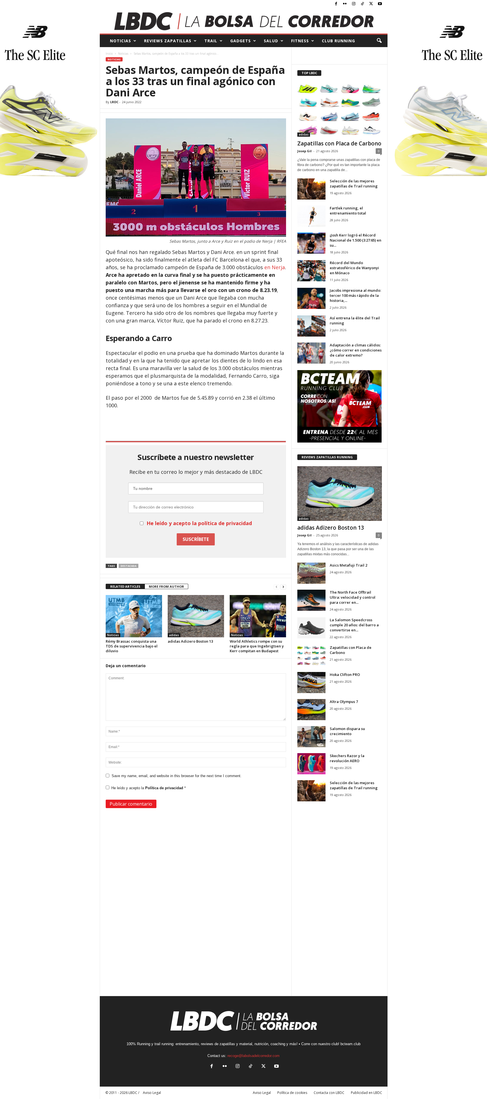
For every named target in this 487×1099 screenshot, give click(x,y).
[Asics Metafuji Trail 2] (311, 573)
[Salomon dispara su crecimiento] (311, 736)
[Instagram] (353, 4)
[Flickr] (345, 4)
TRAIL (210, 40)
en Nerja (274, 267)
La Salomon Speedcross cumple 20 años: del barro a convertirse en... (354, 625)
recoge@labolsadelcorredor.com (253, 1056)
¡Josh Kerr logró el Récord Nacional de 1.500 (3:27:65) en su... (355, 240)
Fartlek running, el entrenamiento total (348, 210)
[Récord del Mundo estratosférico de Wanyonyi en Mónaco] (311, 270)
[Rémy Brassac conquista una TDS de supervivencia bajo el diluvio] (134, 616)
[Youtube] (380, 4)
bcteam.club (350, 1044)
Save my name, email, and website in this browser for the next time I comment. (177, 776)
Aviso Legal (262, 1092)
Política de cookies (292, 1092)
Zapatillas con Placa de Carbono (339, 143)
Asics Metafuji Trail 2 (348, 565)
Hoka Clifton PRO (345, 674)
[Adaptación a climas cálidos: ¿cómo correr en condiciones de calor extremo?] (311, 353)
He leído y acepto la (148, 788)
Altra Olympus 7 (344, 701)
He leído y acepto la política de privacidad (199, 523)
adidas (174, 635)
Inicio (109, 54)
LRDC (114, 102)
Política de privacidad (164, 788)
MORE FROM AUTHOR (166, 586)
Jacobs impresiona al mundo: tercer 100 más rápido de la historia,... (355, 295)
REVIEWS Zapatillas (167, 40)
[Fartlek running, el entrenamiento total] (311, 216)
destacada (128, 566)
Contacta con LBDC (329, 1092)
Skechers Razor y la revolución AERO (347, 758)
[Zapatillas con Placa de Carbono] (339, 109)
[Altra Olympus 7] (311, 709)
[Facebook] (336, 4)
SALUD (271, 40)
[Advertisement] (196, 424)
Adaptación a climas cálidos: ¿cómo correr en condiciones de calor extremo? (356, 350)
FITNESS (300, 40)
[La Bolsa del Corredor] (244, 21)
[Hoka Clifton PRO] (311, 682)
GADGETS (240, 40)
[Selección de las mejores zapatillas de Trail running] (311, 189)
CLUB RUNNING (338, 40)
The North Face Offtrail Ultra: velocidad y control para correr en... (352, 597)
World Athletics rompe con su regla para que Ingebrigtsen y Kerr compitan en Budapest (257, 646)
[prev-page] (276, 587)
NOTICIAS (120, 40)
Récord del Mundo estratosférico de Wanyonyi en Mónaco (354, 267)
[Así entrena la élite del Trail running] (311, 326)
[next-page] (283, 587)
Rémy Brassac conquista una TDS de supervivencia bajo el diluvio (132, 646)
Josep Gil (304, 151)
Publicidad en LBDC (366, 1092)
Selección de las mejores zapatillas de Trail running (354, 183)
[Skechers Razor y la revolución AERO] (311, 763)
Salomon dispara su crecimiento (347, 731)
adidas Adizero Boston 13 (190, 641)
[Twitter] (371, 4)
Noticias (123, 54)
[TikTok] (362, 4)
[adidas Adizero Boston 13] (196, 616)
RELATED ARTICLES (125, 586)
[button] (379, 41)
